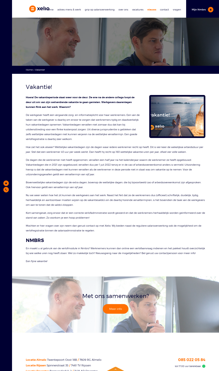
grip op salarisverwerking (100, 9)
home (50, 9)
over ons (123, 9)
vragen (177, 9)
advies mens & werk (69, 9)
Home (29, 69)
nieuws (151, 9)
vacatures (137, 9)
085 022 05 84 (191, 359)
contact (164, 9)
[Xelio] (39, 9)
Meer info (115, 309)
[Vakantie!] (177, 116)
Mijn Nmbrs (199, 9)
